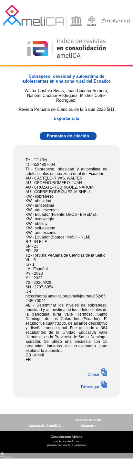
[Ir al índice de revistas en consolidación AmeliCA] (67, 58)
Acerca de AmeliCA (44, 426)
